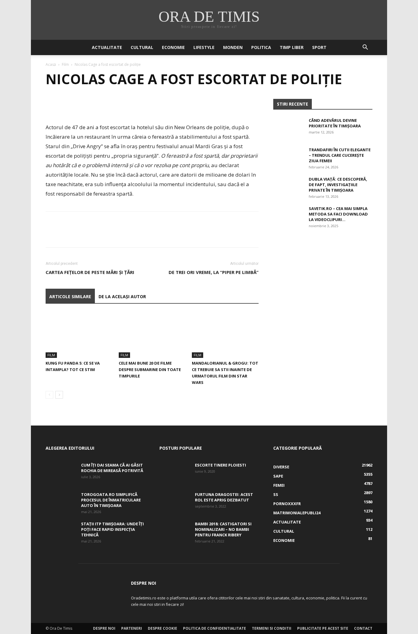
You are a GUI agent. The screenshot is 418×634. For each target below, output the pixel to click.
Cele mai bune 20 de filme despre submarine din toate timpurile (150, 369)
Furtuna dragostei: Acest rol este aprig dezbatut (224, 497)
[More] (108, 105)
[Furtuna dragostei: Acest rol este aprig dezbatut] (174, 502)
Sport (319, 47)
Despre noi (104, 628)
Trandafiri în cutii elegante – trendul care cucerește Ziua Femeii (340, 155)
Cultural (142, 47)
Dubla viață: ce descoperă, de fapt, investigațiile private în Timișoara (338, 184)
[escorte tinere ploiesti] (174, 473)
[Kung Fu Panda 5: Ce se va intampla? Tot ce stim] (79, 335)
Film (65, 64)
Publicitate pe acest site (322, 628)
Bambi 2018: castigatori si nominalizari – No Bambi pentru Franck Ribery (223, 529)
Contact (363, 628)
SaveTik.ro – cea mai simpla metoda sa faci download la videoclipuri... (338, 214)
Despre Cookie (162, 628)
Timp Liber (292, 47)
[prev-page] (49, 395)
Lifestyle (204, 47)
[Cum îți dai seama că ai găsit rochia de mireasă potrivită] (61, 473)
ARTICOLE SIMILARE (70, 296)
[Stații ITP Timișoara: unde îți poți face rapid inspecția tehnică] (61, 531)
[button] (365, 48)
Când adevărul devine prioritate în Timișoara (335, 123)
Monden (233, 47)
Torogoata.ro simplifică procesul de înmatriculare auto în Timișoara (111, 500)
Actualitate (107, 47)
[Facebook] (52, 105)
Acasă (51, 64)
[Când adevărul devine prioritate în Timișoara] (288, 128)
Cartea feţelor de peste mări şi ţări (90, 272)
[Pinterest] (80, 105)
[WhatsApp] (94, 105)
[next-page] (59, 395)
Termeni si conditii (271, 628)
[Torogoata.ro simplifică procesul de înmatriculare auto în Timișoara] (61, 502)
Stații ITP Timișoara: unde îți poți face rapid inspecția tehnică (112, 529)
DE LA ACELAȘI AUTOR (122, 296)
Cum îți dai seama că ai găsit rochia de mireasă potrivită (112, 467)
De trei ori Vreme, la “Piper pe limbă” (214, 272)
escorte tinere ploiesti (220, 465)
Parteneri (131, 628)
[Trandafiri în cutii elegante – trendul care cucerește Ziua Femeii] (288, 157)
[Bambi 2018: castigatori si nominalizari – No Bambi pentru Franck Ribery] (174, 531)
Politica (261, 47)
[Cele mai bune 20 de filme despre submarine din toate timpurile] (152, 335)
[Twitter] (66, 105)
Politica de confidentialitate (214, 628)
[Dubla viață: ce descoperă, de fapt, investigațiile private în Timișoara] (288, 187)
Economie (173, 47)
